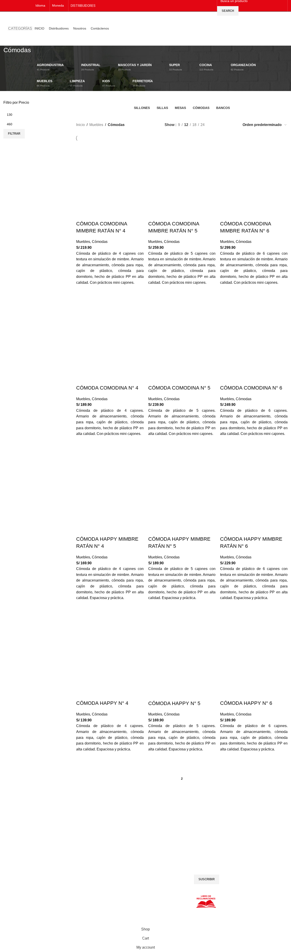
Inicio (80, 125)
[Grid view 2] (215, 124)
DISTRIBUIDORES (83, 5)
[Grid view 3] (224, 124)
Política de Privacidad (18, 863)
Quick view (82, 295)
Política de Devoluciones (21, 873)
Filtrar (14, 133)
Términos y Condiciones (20, 868)
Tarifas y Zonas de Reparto (23, 878)
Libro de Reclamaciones (20, 884)
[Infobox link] (36, 816)
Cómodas (100, 242)
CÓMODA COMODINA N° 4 (107, 388)
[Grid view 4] (232, 124)
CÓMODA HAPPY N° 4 (102, 703)
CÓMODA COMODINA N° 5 (179, 388)
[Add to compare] (82, 214)
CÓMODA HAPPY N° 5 (174, 703)
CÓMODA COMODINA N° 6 (251, 388)
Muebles (96, 125)
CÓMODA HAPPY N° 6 (246, 703)
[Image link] (118, 863)
